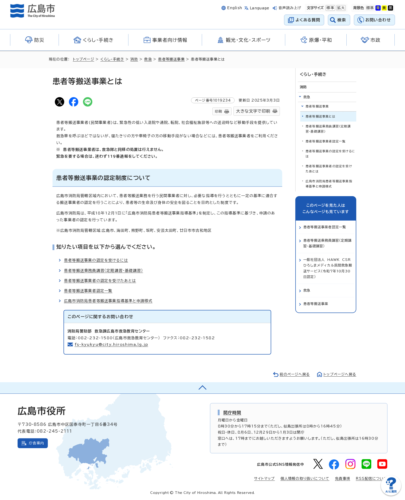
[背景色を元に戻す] (370, 8)
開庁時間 (232, 412)
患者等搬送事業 (171, 59)
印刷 (218, 111)
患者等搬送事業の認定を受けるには (96, 260)
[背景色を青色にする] (378, 8)
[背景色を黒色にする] (390, 8)
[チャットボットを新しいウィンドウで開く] (391, 494)
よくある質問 (308, 20)
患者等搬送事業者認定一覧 (88, 291)
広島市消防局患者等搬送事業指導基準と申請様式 (108, 301)
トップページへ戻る (339, 374)
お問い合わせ (378, 20)
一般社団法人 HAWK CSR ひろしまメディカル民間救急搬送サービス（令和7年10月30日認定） (328, 268)
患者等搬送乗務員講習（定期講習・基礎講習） (103, 270)
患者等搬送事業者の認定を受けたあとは (100, 280)
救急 (148, 59)
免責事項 (342, 478)
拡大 (340, 8)
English (234, 8)
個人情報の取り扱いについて (305, 478)
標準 (330, 8)
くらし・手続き (112, 59)
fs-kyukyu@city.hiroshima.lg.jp (111, 344)
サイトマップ (264, 478)
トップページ (83, 59)
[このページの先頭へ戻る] (202, 387)
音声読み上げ (289, 8)
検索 (342, 20)
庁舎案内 (36, 443)
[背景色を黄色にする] (384, 8)
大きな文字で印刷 (253, 111)
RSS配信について (371, 478)
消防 (134, 59)
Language (259, 8)
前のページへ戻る (295, 374)
